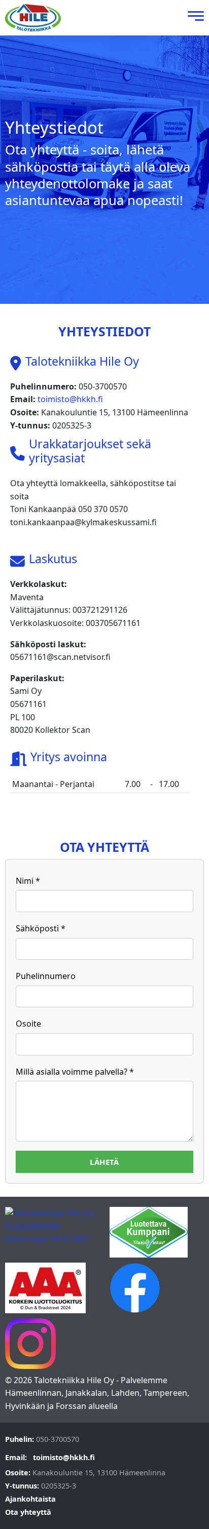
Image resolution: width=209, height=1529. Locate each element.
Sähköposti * (40, 928)
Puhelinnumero (46, 976)
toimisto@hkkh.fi (70, 399)
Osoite (28, 1023)
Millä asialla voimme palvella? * (75, 1071)
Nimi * (28, 880)
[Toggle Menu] (193, 18)
